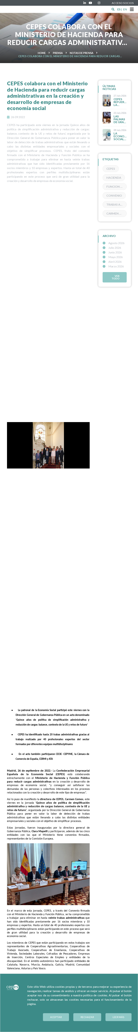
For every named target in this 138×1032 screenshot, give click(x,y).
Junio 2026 (115, 252)
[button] (113, 9)
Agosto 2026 (116, 243)
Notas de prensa (81, 52)
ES (119, 9)
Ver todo (115, 277)
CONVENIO (114, 195)
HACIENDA (113, 177)
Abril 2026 (115, 261)
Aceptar (56, 1017)
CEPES (110, 168)
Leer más (118, 1017)
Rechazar (87, 1017)
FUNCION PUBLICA (116, 186)
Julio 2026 (114, 247)
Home (42, 52)
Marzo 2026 (116, 266)
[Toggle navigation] (132, 9)
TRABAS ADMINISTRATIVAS (116, 204)
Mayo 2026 (115, 257)
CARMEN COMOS (116, 213)
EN (125, 9)
